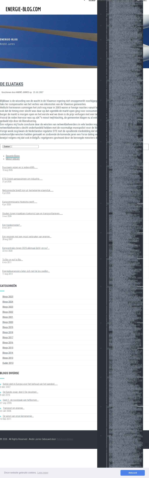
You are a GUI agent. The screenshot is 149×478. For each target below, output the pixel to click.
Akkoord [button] (132, 473)
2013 (109, 287)
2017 (109, 166)
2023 (109, 40)
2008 (109, 436)
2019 (109, 120)
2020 (109, 100)
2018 (109, 142)
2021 (109, 80)
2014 (109, 259)
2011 (109, 348)
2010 (109, 377)
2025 (109, 14)
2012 (109, 323)
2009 (109, 407)
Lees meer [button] (42, 472)
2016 (109, 203)
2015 (109, 233)
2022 (109, 58)
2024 (109, 25)
